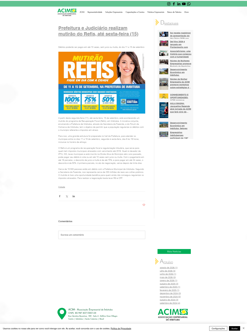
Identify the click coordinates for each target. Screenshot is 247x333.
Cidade (61, 187)
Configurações (218, 328)
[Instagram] (169, 4)
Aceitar (234, 328)
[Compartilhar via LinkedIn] (73, 196)
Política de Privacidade (121, 328)
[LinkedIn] (179, 4)
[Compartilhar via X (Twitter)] (66, 196)
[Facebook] (174, 4)
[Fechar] (243, 328)
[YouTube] (184, 4)
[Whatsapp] (189, 4)
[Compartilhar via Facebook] (59, 196)
